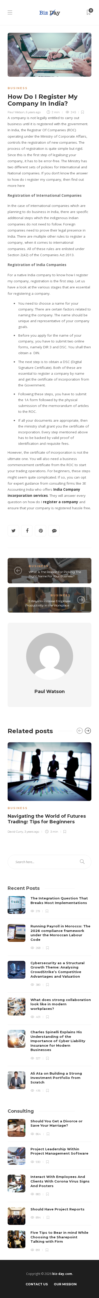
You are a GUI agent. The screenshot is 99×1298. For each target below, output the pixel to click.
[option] (49, 787)
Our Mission (65, 1284)
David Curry (15, 831)
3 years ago (31, 831)
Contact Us (37, 1284)
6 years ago (33, 112)
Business (18, 88)
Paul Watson (16, 112)
